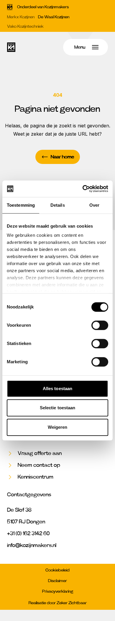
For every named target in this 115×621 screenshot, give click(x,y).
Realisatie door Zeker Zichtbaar (58, 603)
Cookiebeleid (57, 570)
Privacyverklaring (57, 591)
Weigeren (58, 427)
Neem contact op (39, 465)
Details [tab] (57, 205)
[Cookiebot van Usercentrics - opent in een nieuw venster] (82, 189)
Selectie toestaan (57, 407)
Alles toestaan (57, 388)
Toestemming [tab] (21, 205)
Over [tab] (94, 205)
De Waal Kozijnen (53, 17)
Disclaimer (57, 581)
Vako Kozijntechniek (25, 26)
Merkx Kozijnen (20, 17)
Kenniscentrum (35, 477)
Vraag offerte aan (40, 453)
